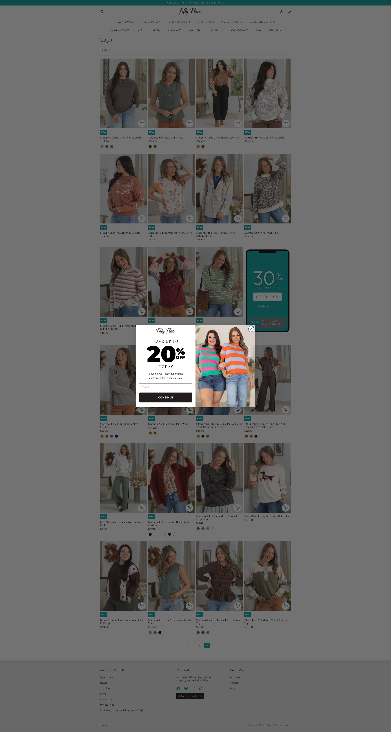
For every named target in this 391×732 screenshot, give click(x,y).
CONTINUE (166, 397)
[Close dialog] (251, 328)
